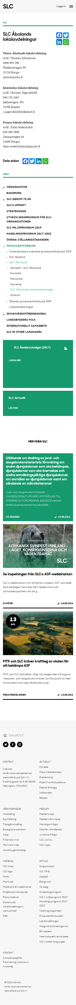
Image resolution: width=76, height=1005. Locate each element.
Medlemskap (46, 814)
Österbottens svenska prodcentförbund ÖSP (40, 251)
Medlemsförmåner (50, 819)
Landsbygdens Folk (21, 320)
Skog (5, 835)
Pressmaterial (11, 897)
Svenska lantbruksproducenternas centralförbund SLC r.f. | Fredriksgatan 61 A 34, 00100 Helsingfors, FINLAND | (19, 777)
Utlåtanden (13, 517)
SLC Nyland (17, 257)
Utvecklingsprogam (50, 892)
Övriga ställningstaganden (28, 240)
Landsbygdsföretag (14, 850)
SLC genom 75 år (19, 199)
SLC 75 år (44, 872)
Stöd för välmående (50, 830)
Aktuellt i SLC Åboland (25, 268)
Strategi (44, 887)
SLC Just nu (45, 840)
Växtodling (9, 814)
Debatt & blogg (48, 788)
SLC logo (8, 872)
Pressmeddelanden (14, 695)
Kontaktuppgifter (12, 958)
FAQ (5, 916)
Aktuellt (45, 762)
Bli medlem (45, 931)
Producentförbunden (51, 916)
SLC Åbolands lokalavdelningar (31, 289)
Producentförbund (21, 246)
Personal (16, 279)
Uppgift (43, 877)
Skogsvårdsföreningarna (26, 314)
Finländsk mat (11, 840)
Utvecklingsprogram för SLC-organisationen (29, 219)
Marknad (8, 882)
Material (8, 861)
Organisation (17, 187)
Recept (43, 798)
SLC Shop (8, 866)
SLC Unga (44, 845)
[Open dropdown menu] (71, 6)
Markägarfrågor (48, 824)
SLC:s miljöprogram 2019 (53, 897)
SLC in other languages (24, 332)
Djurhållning (9, 819)
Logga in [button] (61, 6)
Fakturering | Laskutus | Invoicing (15, 964)
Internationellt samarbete (27, 326)
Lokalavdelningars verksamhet (13, 909)
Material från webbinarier (17, 887)
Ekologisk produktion (14, 830)
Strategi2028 (16, 211)
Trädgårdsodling (12, 824)
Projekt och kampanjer (15, 892)
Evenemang (46, 777)
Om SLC (43, 861)
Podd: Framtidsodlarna (52, 782)
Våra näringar (12, 809)
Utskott (15, 295)
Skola (6, 877)
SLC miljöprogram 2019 (24, 227)
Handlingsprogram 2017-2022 (29, 234)
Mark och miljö (11, 845)
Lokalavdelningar (21, 307)
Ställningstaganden (50, 911)
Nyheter (8, 603)
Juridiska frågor (48, 835)
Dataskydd (9, 902)
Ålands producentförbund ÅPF (30, 301)
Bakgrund (14, 193)
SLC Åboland (18, 262)
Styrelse (16, 284)
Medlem (44, 809)
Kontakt (15, 273)
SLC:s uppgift (16, 205)
